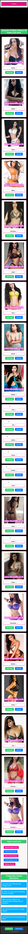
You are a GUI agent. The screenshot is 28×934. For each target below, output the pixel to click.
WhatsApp (10, 72)
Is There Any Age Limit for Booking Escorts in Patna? (13, 892)
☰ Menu (14, 4)
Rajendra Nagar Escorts (11, 847)
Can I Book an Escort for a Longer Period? (13, 910)
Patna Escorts (14, 931)
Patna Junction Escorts (11, 855)
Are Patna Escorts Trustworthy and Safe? (13, 918)
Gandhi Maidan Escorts (11, 860)
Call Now (18, 72)
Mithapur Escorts (9, 864)
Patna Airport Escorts (10, 851)
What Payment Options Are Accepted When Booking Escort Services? (12, 901)
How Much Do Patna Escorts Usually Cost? (11, 885)
